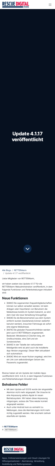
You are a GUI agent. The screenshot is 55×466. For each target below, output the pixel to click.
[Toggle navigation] (50, 5)
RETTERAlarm (20, 270)
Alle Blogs (6, 270)
